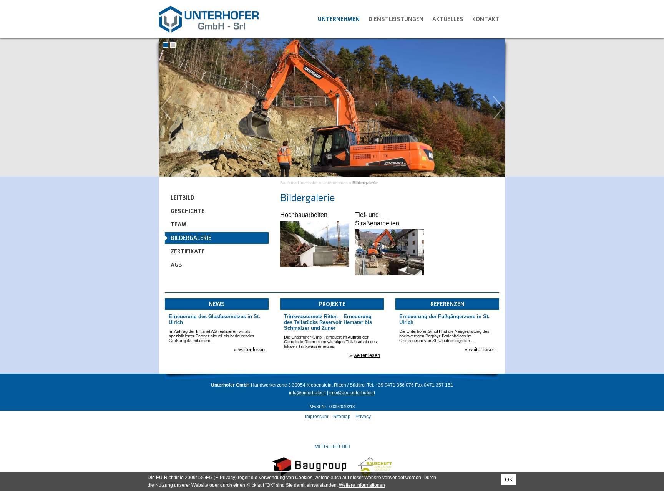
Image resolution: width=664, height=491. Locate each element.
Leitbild (182, 198)
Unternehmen (339, 19)
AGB (176, 265)
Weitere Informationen (362, 485)
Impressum (316, 416)
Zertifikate (188, 251)
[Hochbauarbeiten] (314, 265)
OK (509, 479)
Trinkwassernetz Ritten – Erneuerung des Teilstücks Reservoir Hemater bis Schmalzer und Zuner (328, 322)
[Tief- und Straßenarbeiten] (389, 273)
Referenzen (447, 304)
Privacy (363, 416)
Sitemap (341, 416)
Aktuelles (447, 19)
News (217, 304)
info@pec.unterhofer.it (352, 392)
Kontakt (485, 19)
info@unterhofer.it (307, 392)
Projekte (332, 304)
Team (178, 224)
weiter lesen (251, 349)
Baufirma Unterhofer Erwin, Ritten (209, 19)
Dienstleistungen (396, 19)
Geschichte (187, 211)
